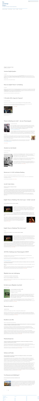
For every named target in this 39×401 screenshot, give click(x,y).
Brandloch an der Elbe (9, 319)
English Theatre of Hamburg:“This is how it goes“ (15, 228)
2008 (38, 396)
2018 (26, 396)
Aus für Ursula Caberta (9, 184)
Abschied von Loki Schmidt (10, 148)
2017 (26, 397)
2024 (15, 399)
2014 (26, 399)
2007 (38, 397)
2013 (26, 400)
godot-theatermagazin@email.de (7, 260)
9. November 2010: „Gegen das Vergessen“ (13, 98)
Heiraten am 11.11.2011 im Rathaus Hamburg (14, 172)
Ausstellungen (4, 396)
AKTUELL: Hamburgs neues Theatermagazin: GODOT (16, 252)
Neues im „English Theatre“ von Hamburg (13, 84)
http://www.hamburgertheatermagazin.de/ (15, 129)
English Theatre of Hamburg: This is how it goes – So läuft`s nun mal (19, 199)
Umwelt (15, 396)
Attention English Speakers (10, 71)
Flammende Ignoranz (8, 338)
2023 (15, 400)
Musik (3, 400)
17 (6, 390)
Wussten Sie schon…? (9, 306)
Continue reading (15, 106)
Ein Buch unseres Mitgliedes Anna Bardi (13, 285)
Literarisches (4, 399)
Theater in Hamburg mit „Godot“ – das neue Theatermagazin (17, 121)
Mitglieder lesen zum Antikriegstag (12, 273)
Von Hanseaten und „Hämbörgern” (12, 375)
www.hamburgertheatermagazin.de (7, 141)
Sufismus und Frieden (9, 353)
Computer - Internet (5, 397)
